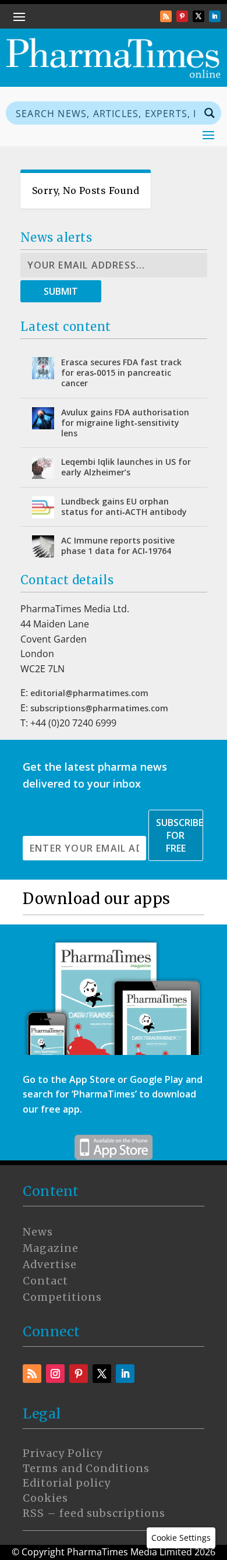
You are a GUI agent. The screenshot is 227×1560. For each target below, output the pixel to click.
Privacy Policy (62, 1453)
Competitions (62, 1297)
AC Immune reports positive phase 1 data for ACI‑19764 (118, 545)
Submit (61, 291)
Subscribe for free (179, 835)
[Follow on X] (198, 16)
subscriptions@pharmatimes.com (99, 708)
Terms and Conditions (86, 1468)
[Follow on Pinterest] (182, 16)
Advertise (50, 1264)
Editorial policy (67, 1483)
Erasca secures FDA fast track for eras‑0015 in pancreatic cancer (121, 373)
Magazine (51, 1248)
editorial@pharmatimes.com (89, 692)
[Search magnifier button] (209, 113)
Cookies (45, 1498)
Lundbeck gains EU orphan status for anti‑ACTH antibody (124, 506)
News (38, 1232)
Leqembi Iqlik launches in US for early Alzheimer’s (126, 467)
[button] (181, 1537)
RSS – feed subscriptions (94, 1513)
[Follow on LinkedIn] (215, 16)
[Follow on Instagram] (55, 1373)
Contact (45, 1281)
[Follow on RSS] (166, 16)
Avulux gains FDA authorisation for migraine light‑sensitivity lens (125, 423)
